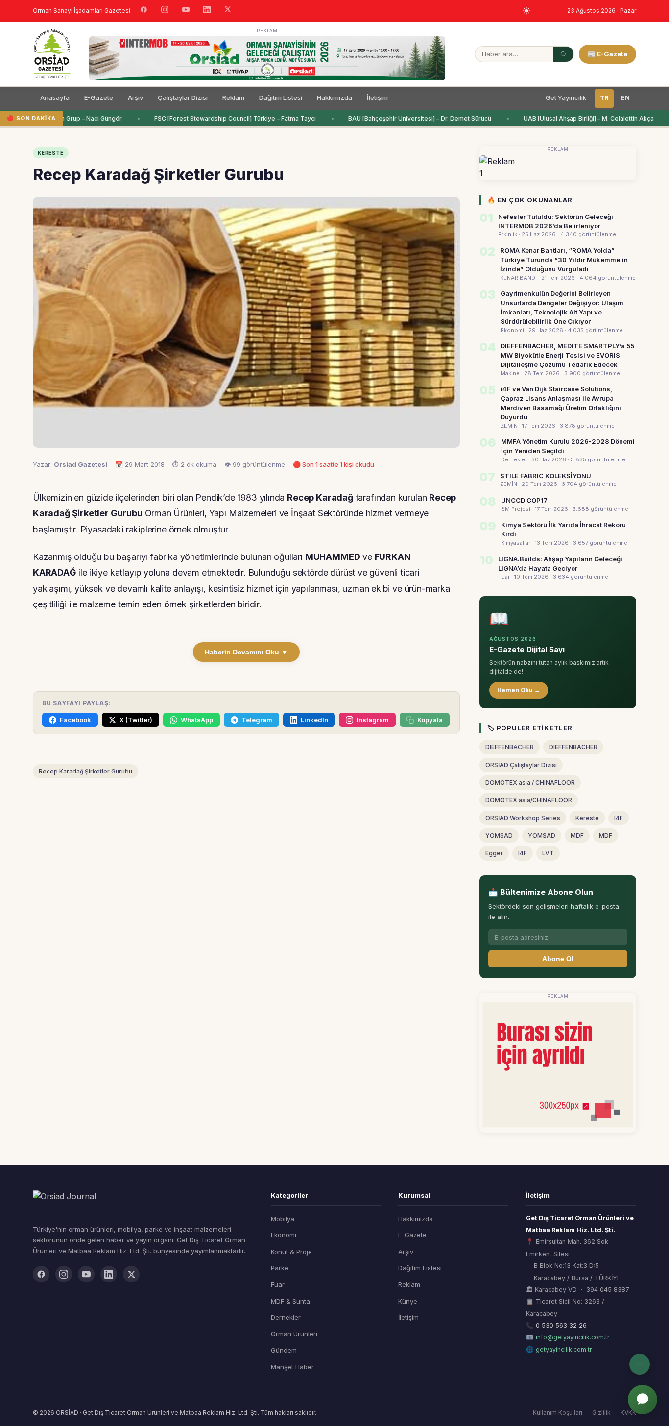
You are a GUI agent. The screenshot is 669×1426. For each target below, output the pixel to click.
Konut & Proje (291, 1252)
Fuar (278, 1284)
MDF (577, 835)
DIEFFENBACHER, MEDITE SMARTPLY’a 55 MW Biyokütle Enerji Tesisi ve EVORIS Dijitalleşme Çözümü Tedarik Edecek (567, 355)
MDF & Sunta (290, 1301)
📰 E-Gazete (607, 54)
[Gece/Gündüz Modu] (526, 11)
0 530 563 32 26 (561, 1325)
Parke (279, 1268)
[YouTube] (186, 11)
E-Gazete (98, 97)
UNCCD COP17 (524, 500)
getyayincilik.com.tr (564, 1349)
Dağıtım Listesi (280, 97)
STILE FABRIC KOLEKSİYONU (545, 476)
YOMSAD (499, 835)
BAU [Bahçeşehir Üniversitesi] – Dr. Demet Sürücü (413, 118)
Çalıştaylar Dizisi (183, 97)
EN (625, 97)
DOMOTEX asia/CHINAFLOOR (528, 800)
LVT (548, 853)
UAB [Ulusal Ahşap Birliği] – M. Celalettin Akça (582, 118)
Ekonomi (283, 1235)
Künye (407, 1301)
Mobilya (282, 1219)
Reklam (233, 97)
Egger (494, 853)
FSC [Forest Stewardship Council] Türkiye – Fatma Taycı (229, 118)
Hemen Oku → (518, 690)
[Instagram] (164, 11)
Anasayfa (55, 97)
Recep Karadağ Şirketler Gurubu (85, 771)
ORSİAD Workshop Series (522, 818)
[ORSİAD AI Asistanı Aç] (642, 1399)
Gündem (284, 1350)
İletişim (377, 97)
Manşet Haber (292, 1367)
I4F (618, 818)
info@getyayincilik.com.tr (573, 1337)
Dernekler (286, 1317)
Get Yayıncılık (566, 97)
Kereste (587, 818)
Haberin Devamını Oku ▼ (246, 652)
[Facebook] (143, 11)
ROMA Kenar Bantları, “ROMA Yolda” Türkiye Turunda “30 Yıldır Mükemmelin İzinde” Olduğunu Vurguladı (564, 259)
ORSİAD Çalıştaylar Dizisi (521, 765)
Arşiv (135, 97)
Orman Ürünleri (294, 1334)
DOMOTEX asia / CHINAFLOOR (530, 782)
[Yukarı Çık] (639, 1364)
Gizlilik (601, 1412)
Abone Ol (557, 959)
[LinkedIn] (207, 11)
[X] (227, 10)
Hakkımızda (334, 97)
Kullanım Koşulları (557, 1412)
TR (604, 97)
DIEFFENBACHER (509, 746)
